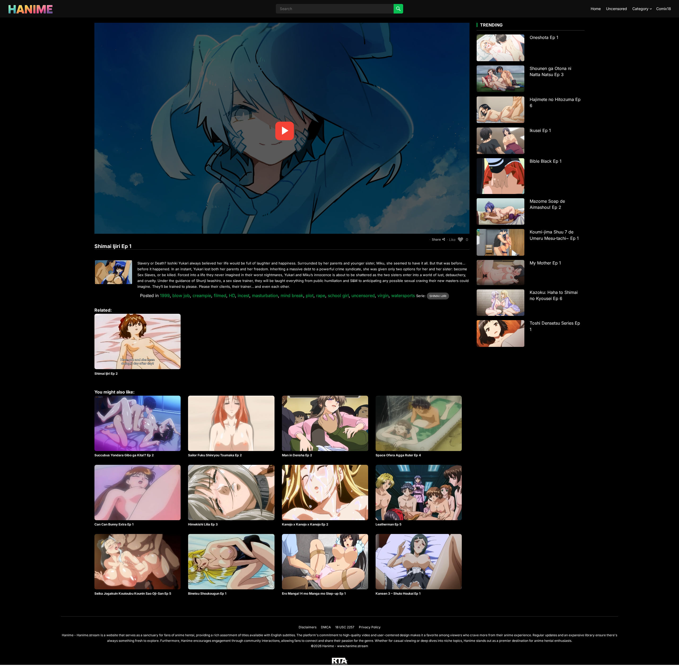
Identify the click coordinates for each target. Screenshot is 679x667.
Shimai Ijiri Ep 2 (106, 374)
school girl (338, 295)
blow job (181, 295)
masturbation (265, 295)
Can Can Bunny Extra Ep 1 (113, 524)
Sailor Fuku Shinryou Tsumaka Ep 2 (215, 455)
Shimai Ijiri (437, 296)
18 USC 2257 (344, 627)
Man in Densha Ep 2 (297, 455)
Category (640, 8)
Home (596, 8)
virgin (383, 295)
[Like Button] (460, 239)
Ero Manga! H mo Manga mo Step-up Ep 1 (314, 593)
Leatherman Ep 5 (388, 524)
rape (320, 295)
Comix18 (663, 8)
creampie (202, 295)
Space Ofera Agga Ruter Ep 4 (398, 455)
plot (310, 295)
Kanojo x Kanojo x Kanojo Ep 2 (305, 524)
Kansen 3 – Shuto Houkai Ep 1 (398, 593)
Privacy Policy (370, 627)
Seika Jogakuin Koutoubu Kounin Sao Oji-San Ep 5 (132, 593)
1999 (165, 295)
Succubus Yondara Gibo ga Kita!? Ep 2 (124, 455)
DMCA (326, 627)
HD (232, 295)
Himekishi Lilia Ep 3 (203, 524)
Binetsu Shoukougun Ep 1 (207, 593)
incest (243, 295)
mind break (292, 295)
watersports (403, 295)
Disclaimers (307, 627)
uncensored (363, 295)
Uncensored (616, 8)
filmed (220, 295)
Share (436, 239)
